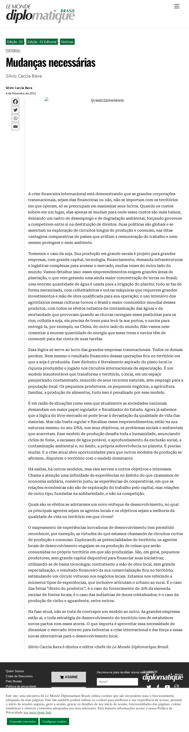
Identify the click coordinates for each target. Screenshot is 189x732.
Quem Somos (15, 671)
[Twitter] (15, 110)
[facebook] (158, 686)
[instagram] (176, 686)
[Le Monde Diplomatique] (40, 22)
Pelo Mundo (14, 681)
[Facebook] (15, 101)
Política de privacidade (21, 686)
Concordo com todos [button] (23, 721)
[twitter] (149, 686)
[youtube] (167, 686)
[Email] (15, 126)
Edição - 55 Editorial (42, 41)
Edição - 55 (15, 41)
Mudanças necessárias (50, 62)
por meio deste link (37, 712)
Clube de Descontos (19, 676)
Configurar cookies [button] (54, 721)
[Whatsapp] (15, 118)
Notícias (67, 41)
